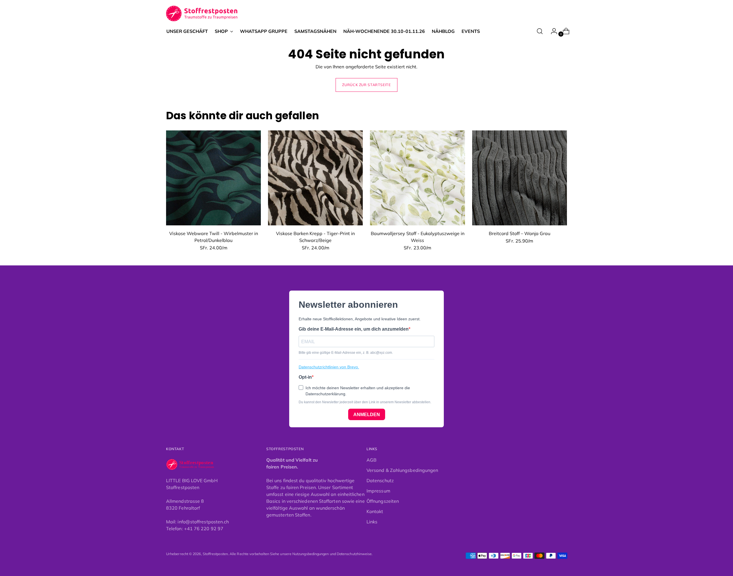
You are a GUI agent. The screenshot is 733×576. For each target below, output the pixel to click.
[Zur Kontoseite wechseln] (551, 31)
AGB (371, 460)
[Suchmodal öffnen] (539, 31)
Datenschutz (380, 480)
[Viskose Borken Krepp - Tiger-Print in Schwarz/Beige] (315, 177)
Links (371, 522)
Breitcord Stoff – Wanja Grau (519, 233)
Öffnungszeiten (382, 501)
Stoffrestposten (215, 554)
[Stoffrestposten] (202, 13)
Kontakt (374, 511)
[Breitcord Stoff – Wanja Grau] (519, 177)
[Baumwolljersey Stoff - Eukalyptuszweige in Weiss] (417, 177)
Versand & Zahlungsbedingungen (402, 470)
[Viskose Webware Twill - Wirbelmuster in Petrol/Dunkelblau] (213, 177)
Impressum (378, 491)
